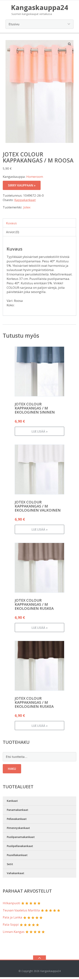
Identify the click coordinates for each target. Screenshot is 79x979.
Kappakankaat (25, 200)
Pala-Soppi (11, 924)
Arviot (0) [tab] (12, 232)
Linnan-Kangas (13, 932)
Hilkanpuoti (11, 903)
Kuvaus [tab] (11, 223)
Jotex (26, 207)
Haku (12, 769)
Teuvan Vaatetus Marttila (21, 910)
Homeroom (34, 176)
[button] (69, 44)
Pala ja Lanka (12, 917)
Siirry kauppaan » (21, 185)
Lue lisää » (40, 431)
